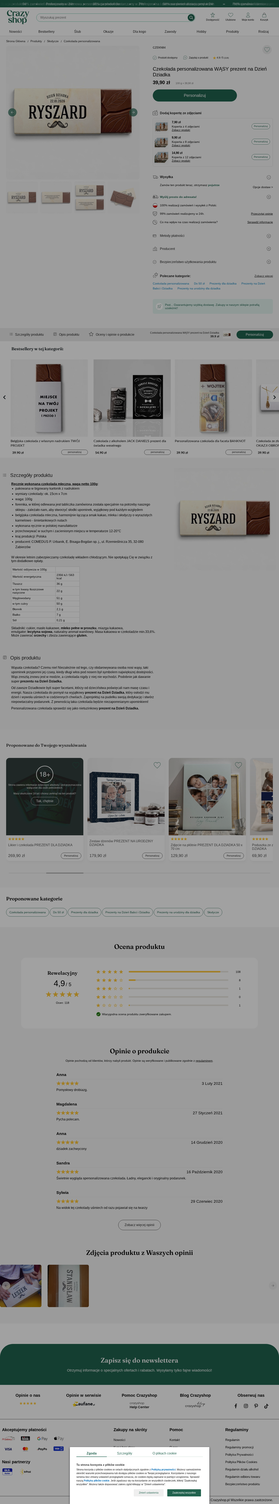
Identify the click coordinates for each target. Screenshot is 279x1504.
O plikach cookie (165, 1453)
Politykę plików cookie (96, 1480)
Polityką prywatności (163, 1469)
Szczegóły (124, 1453)
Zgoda (92, 1453)
